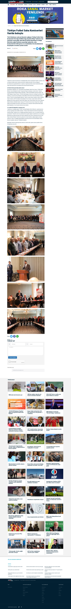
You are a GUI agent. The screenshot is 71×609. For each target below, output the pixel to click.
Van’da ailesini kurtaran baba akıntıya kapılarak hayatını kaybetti (53, 577)
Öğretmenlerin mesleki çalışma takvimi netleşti (16, 464)
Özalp (43, 602)
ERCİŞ (47, 4)
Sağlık (24, 590)
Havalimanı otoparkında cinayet (35, 499)
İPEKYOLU (54, 4)
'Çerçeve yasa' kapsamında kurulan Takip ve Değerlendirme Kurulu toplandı (59, 95)
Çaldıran (43, 590)
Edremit (43, 593)
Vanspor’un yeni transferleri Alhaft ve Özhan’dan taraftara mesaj (53, 499)
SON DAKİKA (12, 4)
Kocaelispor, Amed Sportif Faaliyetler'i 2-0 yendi (34, 447)
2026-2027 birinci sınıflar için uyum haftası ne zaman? (58, 57)
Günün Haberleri (25, 592)
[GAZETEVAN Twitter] (19, 607)
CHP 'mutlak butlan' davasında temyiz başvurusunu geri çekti (59, 84)
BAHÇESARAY (20, 4)
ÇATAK (34, 4)
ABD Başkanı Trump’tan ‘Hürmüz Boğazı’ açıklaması (58, 73)
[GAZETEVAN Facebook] (21, 607)
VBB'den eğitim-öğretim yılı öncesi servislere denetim (58, 51)
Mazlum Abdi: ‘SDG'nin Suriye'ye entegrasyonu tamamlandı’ (52, 552)
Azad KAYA (27, 580)
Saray (43, 600)
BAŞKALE (25, 4)
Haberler (9, 25)
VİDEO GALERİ (42, 1)
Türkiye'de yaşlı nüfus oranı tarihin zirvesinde (16, 499)
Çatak (43, 592)
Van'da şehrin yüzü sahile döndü (13, 569)
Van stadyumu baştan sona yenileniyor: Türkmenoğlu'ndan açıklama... (33, 577)
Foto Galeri (60, 587)
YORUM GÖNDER (12, 357)
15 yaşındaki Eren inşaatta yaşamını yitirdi (53, 447)
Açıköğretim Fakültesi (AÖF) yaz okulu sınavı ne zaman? (53, 482)
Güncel (24, 593)
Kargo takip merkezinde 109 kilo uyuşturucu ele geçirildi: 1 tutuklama (59, 68)
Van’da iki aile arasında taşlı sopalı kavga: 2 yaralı (34, 569)
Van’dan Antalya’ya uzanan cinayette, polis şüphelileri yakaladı (15, 482)
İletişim (60, 595)
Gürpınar (43, 598)
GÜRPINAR (38, 4)
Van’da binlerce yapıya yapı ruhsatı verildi (15, 566)
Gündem (9, 563)
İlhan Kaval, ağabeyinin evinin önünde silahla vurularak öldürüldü (16, 517)
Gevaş (43, 597)
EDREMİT (43, 4)
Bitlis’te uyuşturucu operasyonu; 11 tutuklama (34, 534)
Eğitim (24, 595)
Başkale (43, 588)
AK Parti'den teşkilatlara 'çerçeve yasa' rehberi (33, 552)
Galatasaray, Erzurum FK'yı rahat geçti (15, 534)
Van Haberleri (10, 587)
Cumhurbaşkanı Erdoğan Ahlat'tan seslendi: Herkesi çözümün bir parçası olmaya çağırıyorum (58, 79)
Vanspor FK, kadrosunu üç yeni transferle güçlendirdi (15, 574)
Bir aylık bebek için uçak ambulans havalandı (33, 482)
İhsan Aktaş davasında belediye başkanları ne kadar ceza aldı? (35, 464)
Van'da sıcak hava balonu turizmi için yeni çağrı (34, 566)
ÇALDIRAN (30, 4)
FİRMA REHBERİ (28, 1)
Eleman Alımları (25, 587)
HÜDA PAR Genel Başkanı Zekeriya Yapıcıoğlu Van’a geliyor (52, 534)
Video (60, 588)
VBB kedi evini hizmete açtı (59, 46)
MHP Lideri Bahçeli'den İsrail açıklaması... (53, 517)
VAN (16, 4)
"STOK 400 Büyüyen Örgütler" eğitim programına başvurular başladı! (59, 62)
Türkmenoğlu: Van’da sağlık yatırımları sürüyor (16, 552)
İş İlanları (60, 590)
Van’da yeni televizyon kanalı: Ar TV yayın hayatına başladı (53, 570)
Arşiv (59, 592)
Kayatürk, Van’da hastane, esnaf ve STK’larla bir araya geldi (53, 464)
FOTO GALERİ (35, 1)
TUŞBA (50, 4)
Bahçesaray (44, 587)
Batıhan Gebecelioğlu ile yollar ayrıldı (59, 90)
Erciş (42, 595)
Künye (60, 593)
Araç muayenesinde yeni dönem (35, 517)
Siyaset (24, 588)
